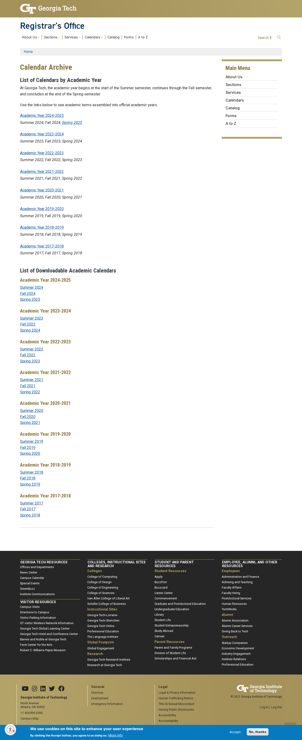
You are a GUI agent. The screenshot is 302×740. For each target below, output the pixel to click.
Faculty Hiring (231, 593)
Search (263, 38)
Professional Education (103, 631)
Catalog (113, 37)
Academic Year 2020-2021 (42, 190)
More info (115, 735)
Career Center (164, 593)
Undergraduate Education (172, 609)
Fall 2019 (27, 447)
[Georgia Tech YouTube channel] (25, 689)
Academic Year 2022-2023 (42, 153)
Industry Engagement (236, 653)
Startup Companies (235, 643)
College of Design (99, 582)
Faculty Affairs (232, 587)
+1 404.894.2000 (31, 713)
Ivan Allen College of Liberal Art (108, 598)
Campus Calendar (32, 578)
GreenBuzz (27, 588)
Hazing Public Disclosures (176, 709)
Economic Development (238, 648)
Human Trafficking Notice (176, 698)
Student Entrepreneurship (172, 625)
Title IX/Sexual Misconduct (176, 704)
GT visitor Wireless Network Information (47, 623)
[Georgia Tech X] (52, 689)
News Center (28, 572)
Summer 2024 (31, 287)
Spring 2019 (30, 484)
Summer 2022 (31, 349)
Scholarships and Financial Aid (175, 658)
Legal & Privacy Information (177, 692)
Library (159, 614)
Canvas (159, 636)
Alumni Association (235, 620)
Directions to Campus (34, 612)
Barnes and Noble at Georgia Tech (43, 639)
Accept (235, 732)
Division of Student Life (170, 653)
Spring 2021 (30, 422)
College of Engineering (102, 587)
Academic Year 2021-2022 (42, 171)
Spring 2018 (30, 515)
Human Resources (234, 604)
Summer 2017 (31, 503)
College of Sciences (100, 593)
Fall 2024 (27, 293)
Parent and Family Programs (173, 647)
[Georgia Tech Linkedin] (43, 689)
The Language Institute (102, 636)
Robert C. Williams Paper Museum (43, 650)
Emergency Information (107, 704)
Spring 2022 (30, 392)
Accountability (168, 721)
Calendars (93, 37)
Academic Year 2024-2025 (42, 115)
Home (28, 51)
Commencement (166, 598)
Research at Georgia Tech (104, 665)
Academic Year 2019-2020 (42, 209)
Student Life (163, 620)
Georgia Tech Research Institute (108, 659)
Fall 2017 (27, 509)
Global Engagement (100, 648)
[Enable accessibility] (10, 729)
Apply (159, 576)
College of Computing (102, 576)
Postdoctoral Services (237, 598)
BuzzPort (161, 582)
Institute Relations (234, 659)
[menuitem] (85, 37)
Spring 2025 (72, 122)
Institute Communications (37, 594)
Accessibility (167, 715)
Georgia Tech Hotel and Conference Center (49, 634)
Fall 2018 (27, 478)
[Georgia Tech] (50, 9)
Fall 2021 (27, 386)
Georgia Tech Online (100, 626)
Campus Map (30, 718)
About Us (29, 37)
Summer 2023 (31, 318)
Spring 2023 (30, 361)
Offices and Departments (37, 567)
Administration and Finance (240, 576)
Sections (51, 37)
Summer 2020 (31, 410)
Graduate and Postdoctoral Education (180, 604)
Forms (129, 37)
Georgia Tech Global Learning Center (45, 628)
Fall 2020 (27, 417)
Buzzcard (161, 587)
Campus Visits (30, 607)
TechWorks (229, 609)
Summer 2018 (31, 472)
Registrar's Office (52, 25)
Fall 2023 (27, 324)
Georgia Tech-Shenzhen (103, 620)
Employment (99, 698)
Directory (97, 692)
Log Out (276, 707)
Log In (264, 707)
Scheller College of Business (106, 604)
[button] (279, 37)
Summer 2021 (31, 380)
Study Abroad (164, 631)
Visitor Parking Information (38, 617)
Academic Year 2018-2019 (42, 227)
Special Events (30, 583)
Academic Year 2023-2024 (42, 134)
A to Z (143, 37)
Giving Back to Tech (235, 631)
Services (71, 37)
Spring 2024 (30, 330)
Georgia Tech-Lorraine (102, 615)
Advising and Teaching (237, 582)
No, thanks (257, 732)
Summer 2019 (31, 441)
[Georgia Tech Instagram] (34, 689)
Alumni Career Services (237, 626)
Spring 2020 (30, 453)
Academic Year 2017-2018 (42, 246)
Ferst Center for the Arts (36, 644)
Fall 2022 (27, 355)
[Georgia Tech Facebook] (61, 689)
